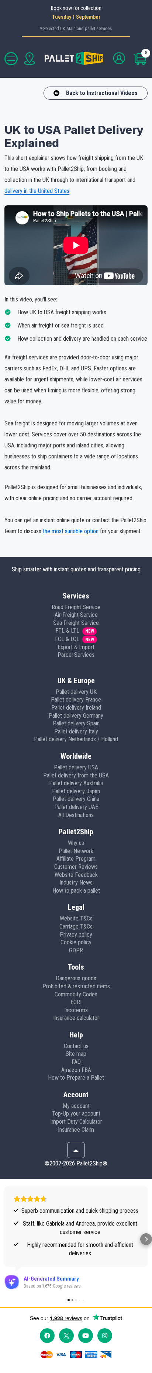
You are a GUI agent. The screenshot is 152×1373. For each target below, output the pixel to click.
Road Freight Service (76, 607)
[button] (6, 1239)
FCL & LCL (67, 639)
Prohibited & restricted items (76, 986)
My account (76, 1105)
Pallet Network (76, 850)
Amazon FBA (76, 1069)
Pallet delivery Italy (76, 731)
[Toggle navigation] (11, 58)
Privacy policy (76, 934)
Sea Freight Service (76, 622)
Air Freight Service (76, 614)
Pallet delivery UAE (76, 806)
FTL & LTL (67, 630)
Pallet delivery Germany (76, 715)
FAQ (76, 1061)
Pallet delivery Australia (76, 783)
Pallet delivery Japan (76, 791)
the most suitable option (71, 531)
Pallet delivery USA (76, 767)
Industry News (76, 882)
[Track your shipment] (29, 58)
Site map (76, 1053)
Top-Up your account (76, 1113)
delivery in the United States (36, 190)
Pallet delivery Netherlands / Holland (76, 739)
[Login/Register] (119, 58)
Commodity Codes (76, 994)
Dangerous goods (76, 978)
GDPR (76, 950)
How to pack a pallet (76, 890)
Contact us (76, 1046)
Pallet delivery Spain (76, 723)
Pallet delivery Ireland (76, 707)
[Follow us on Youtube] (85, 1335)
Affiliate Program (76, 858)
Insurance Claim (76, 1129)
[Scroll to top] (75, 1150)
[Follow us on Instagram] (104, 1335)
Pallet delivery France (76, 699)
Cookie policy (76, 942)
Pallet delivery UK (76, 691)
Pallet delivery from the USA (76, 775)
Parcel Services (76, 654)
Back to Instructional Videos (102, 92)
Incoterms (76, 1010)
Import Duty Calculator (76, 1121)
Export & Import (76, 647)
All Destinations (76, 815)
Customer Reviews (76, 866)
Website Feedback (76, 874)
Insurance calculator (76, 1017)
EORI (76, 1002)
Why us (76, 842)
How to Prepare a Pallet (76, 1077)
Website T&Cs (76, 918)
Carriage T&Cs (76, 926)
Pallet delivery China (76, 798)
